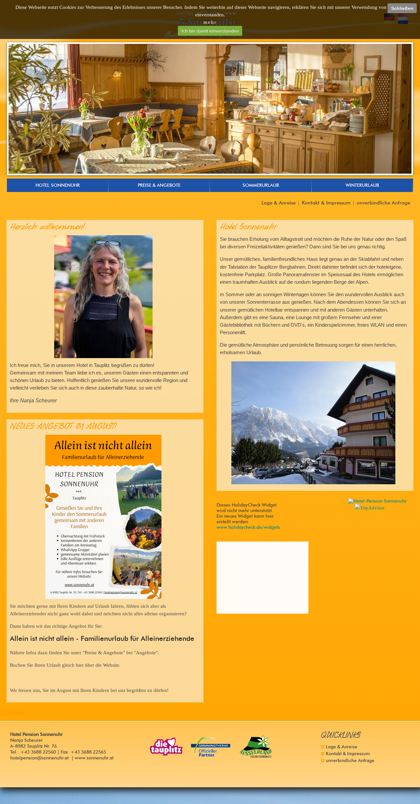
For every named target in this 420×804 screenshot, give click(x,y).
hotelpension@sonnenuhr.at (39, 758)
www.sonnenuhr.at (94, 758)
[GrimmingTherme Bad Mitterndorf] (211, 747)
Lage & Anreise (279, 203)
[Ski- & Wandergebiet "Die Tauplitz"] (166, 747)
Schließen (402, 8)
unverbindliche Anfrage (383, 203)
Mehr (210, 22)
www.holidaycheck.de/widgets (248, 527)
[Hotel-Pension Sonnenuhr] (377, 501)
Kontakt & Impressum (326, 203)
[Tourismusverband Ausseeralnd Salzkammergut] (255, 747)
